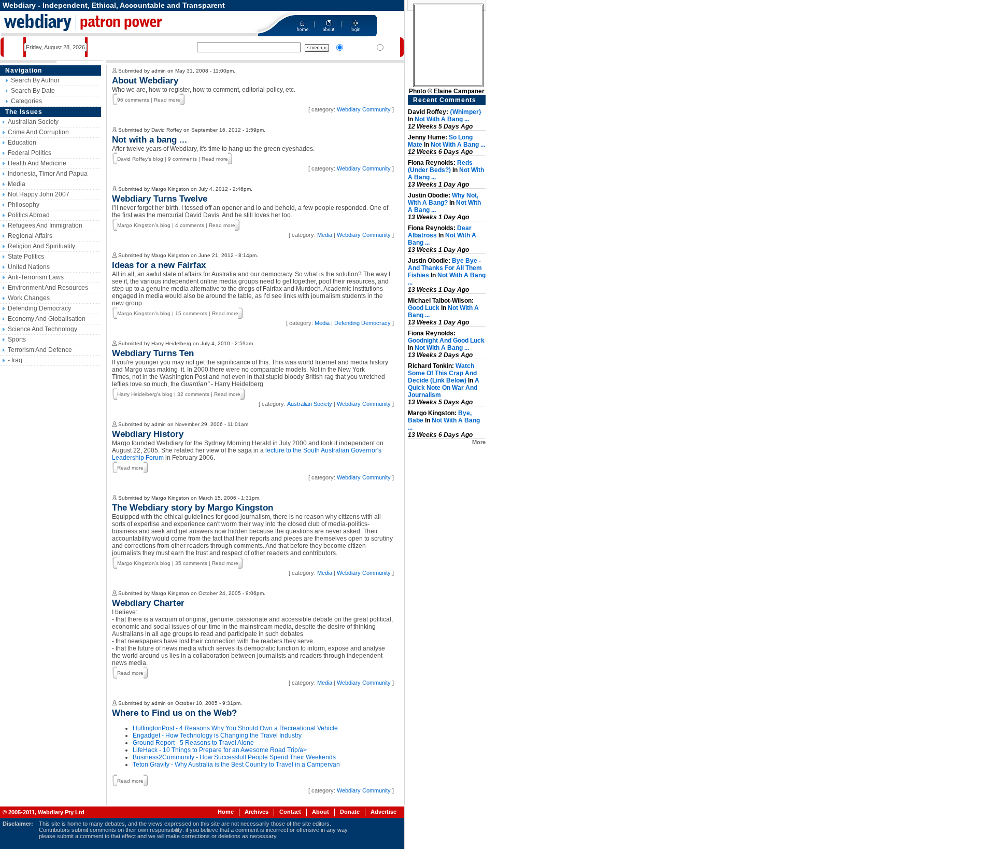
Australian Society (33, 121)
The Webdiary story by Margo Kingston (192, 508)
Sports (17, 339)
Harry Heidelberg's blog (145, 394)
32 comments (193, 394)
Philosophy (23, 204)
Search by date (33, 90)
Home (226, 812)
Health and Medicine (37, 163)
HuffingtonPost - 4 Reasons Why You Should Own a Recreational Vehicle (235, 728)
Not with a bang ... (149, 140)
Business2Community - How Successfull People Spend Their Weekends (234, 757)
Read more (167, 100)
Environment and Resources (48, 287)
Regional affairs (30, 235)
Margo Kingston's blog (143, 225)
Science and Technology (42, 329)
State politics (26, 256)
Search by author (35, 80)
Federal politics (29, 153)
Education (22, 142)
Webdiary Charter (148, 603)
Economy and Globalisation (47, 318)
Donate (350, 812)
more (479, 442)
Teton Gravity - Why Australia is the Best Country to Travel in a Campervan (236, 764)
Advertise (383, 812)
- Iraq (15, 360)
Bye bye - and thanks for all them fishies (445, 268)
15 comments (191, 313)
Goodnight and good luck (446, 340)
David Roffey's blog (140, 159)
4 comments (189, 225)
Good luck (423, 308)
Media (16, 184)
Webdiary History (147, 434)
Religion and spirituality (41, 246)
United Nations (29, 267)
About (320, 812)
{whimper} (465, 112)
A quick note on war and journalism (443, 388)
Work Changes (29, 298)
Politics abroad (29, 215)
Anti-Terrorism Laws (36, 277)
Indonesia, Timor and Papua (48, 173)
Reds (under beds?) (440, 166)
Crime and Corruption (38, 132)
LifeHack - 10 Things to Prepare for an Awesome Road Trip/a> (220, 750)
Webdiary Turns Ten (153, 353)
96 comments (133, 100)
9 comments (182, 159)
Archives (256, 812)
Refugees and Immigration (45, 225)
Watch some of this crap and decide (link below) (442, 373)
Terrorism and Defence (40, 349)
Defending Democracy (39, 308)
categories (26, 101)
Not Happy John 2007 (38, 194)
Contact (290, 812)
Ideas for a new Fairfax (159, 265)
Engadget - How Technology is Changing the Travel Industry (217, 735)
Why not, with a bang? (443, 199)
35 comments (191, 563)
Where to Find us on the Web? (174, 713)
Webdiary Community (364, 109)
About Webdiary (145, 81)
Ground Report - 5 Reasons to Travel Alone (193, 742)
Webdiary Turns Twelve (159, 199)
